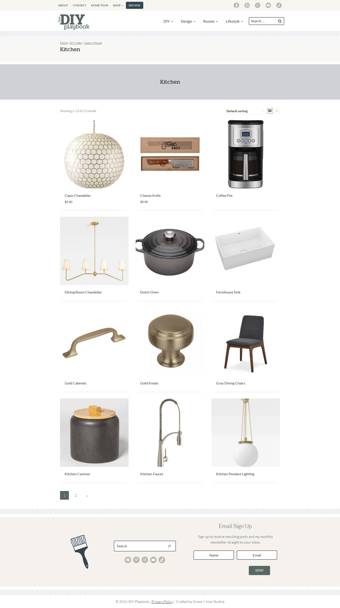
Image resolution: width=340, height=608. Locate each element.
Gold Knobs (149, 383)
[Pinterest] (247, 5)
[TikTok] (279, 5)
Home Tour (99, 5)
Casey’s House (93, 43)
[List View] (277, 110)
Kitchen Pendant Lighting (235, 474)
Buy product (227, 206)
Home (63, 43)
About (63, 5)
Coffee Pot (224, 195)
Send (259, 570)
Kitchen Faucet (151, 474)
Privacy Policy (162, 601)
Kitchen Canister (77, 474)
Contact (79, 5)
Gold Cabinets (75, 383)
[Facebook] (236, 5)
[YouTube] (268, 5)
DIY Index (76, 43)
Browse (134, 5)
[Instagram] (257, 5)
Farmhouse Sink (228, 292)
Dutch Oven (149, 292)
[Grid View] (270, 110)
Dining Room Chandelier (83, 292)
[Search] (169, 546)
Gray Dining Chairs (230, 383)
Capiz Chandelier (78, 195)
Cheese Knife (150, 195)
